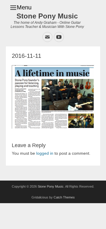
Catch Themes (64, 197)
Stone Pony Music (47, 16)
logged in (44, 153)
